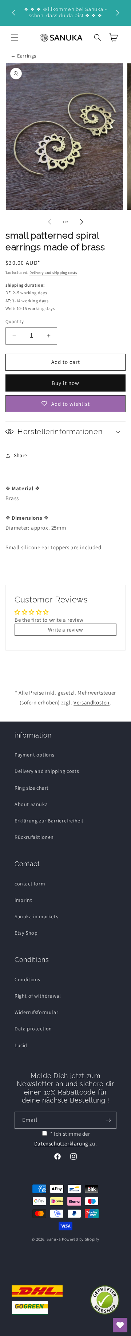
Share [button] (20, 455)
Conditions (27, 979)
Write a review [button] (65, 629)
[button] (15, 38)
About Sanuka (31, 804)
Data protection (33, 1028)
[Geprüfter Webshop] (104, 1300)
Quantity (14, 321)
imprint (23, 900)
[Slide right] (82, 222)
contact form (30, 883)
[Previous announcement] (13, 13)
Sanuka (54, 1239)
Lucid (21, 1045)
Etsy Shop (26, 933)
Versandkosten (92, 702)
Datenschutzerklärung (61, 1143)
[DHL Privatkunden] (37, 1300)
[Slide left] (49, 222)
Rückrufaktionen (34, 837)
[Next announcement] (118, 13)
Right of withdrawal (38, 996)
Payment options (35, 754)
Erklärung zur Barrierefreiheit (49, 820)
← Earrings (23, 55)
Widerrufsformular (36, 1012)
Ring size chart (32, 788)
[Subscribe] (108, 1120)
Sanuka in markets (36, 916)
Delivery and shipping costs (53, 272)
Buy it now (65, 383)
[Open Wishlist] (120, 1325)
